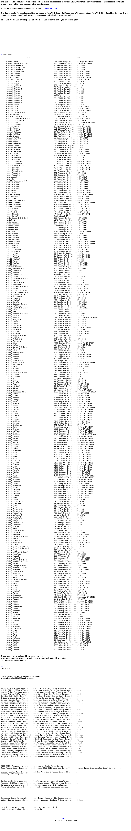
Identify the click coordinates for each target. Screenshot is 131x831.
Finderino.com (50, 8)
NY (2, 54)
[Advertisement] (38, 25)
